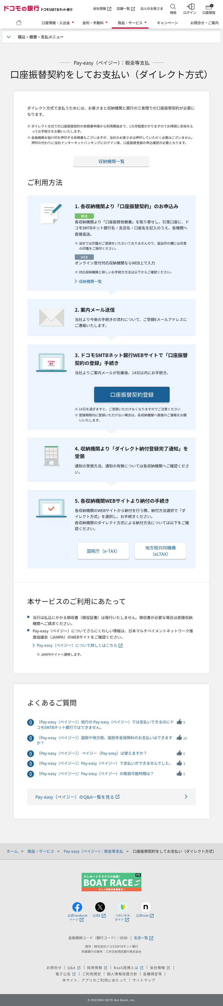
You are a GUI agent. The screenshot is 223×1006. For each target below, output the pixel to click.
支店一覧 (141, 938)
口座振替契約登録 (132, 394)
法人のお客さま (151, 8)
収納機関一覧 (111, 161)
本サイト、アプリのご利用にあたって (94, 980)
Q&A (74, 967)
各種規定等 (152, 974)
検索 (173, 12)
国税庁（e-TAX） (103, 551)
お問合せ (54, 967)
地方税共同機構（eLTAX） (160, 550)
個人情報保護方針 (122, 974)
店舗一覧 (123, 8)
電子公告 (65, 974)
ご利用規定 (91, 974)
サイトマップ (143, 980)
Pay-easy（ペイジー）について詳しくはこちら (77, 645)
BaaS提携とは (129, 967)
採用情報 (97, 967)
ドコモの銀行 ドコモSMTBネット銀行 (38, 8)
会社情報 (99, 8)
